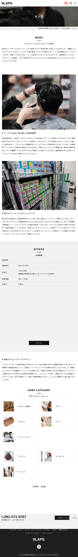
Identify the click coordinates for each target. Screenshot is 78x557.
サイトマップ (47, 533)
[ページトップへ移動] (74, 518)
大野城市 (35, 486)
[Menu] (75, 3)
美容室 (43, 486)
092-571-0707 (23, 265)
